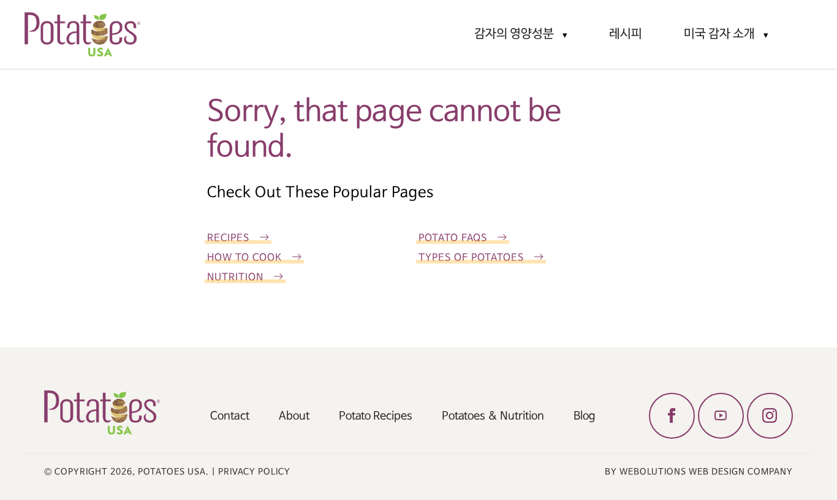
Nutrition (235, 277)
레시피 (625, 34)
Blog (585, 416)
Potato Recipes (375, 416)
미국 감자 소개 (719, 34)
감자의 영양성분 (514, 34)
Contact (229, 416)
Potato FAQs (452, 238)
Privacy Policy (254, 472)
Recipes (228, 238)
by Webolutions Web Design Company (699, 472)
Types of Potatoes (471, 257)
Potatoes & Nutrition (493, 416)
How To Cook (244, 257)
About (294, 416)
